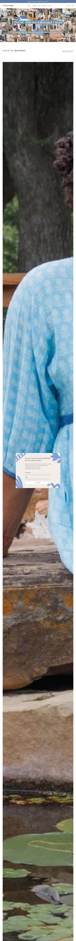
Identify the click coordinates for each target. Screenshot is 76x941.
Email (26, 477)
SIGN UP (38, 482)
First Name (27, 472)
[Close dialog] (59, 454)
